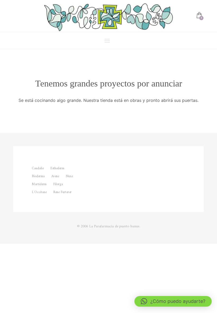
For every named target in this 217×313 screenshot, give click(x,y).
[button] (173, 301)
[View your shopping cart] (199, 15)
